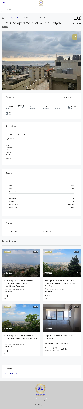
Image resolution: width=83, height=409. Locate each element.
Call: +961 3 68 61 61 (11, 373)
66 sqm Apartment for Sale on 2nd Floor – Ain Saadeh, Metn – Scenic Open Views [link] (21, 338)
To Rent (5, 26)
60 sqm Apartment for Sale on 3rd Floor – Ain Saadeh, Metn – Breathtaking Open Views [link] (19, 283)
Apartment (14, 18)
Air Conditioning (12, 231)
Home (6, 18)
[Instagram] (44, 400)
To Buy (36, 251)
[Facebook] (38, 400)
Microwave (48, 231)
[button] (75, 18)
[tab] (74, 37)
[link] (21, 263)
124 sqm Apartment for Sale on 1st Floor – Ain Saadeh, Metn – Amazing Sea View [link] (60, 283)
